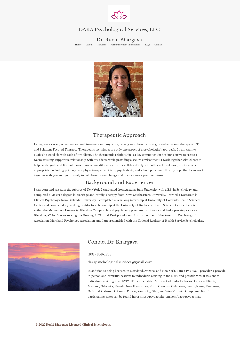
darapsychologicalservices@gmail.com (120, 262)
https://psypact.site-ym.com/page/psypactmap (170, 296)
